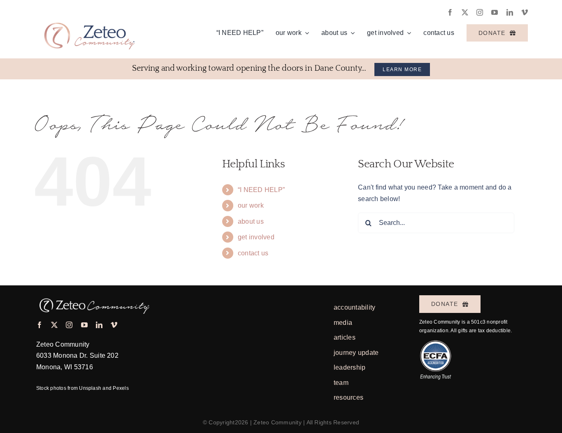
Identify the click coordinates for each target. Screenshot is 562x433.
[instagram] (479, 12)
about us (251, 221)
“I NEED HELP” (261, 189)
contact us (253, 253)
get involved (256, 237)
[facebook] (450, 12)
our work (251, 205)
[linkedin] (509, 12)
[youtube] (494, 12)
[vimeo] (524, 12)
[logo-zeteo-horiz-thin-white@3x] (93, 296)
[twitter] (465, 12)
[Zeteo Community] (88, 15)
